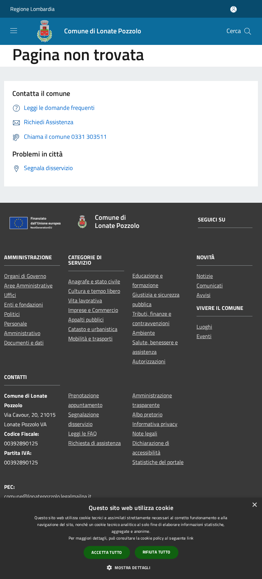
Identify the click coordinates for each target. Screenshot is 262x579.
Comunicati (209, 285)
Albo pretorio (147, 414)
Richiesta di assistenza (94, 443)
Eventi (204, 336)
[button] (131, 567)
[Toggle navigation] (14, 31)
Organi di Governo (25, 276)
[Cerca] (248, 31)
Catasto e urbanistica (92, 329)
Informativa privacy (154, 424)
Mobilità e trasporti (90, 338)
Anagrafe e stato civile (94, 281)
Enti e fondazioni (23, 304)
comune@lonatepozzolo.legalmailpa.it (47, 496)
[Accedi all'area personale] (233, 9)
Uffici (10, 295)
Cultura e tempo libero (94, 291)
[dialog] (131, 538)
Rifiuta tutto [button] (157, 552)
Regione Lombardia (32, 9)
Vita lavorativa (85, 300)
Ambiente (143, 333)
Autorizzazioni (148, 361)
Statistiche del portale (158, 462)
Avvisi (203, 295)
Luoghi (204, 326)
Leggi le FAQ (82, 433)
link (190, 538)
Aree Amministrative (28, 285)
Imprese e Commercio (93, 310)
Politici (12, 314)
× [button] (254, 505)
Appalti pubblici (86, 319)
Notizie (204, 276)
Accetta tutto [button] (106, 552)
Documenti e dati (24, 342)
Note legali (144, 433)
